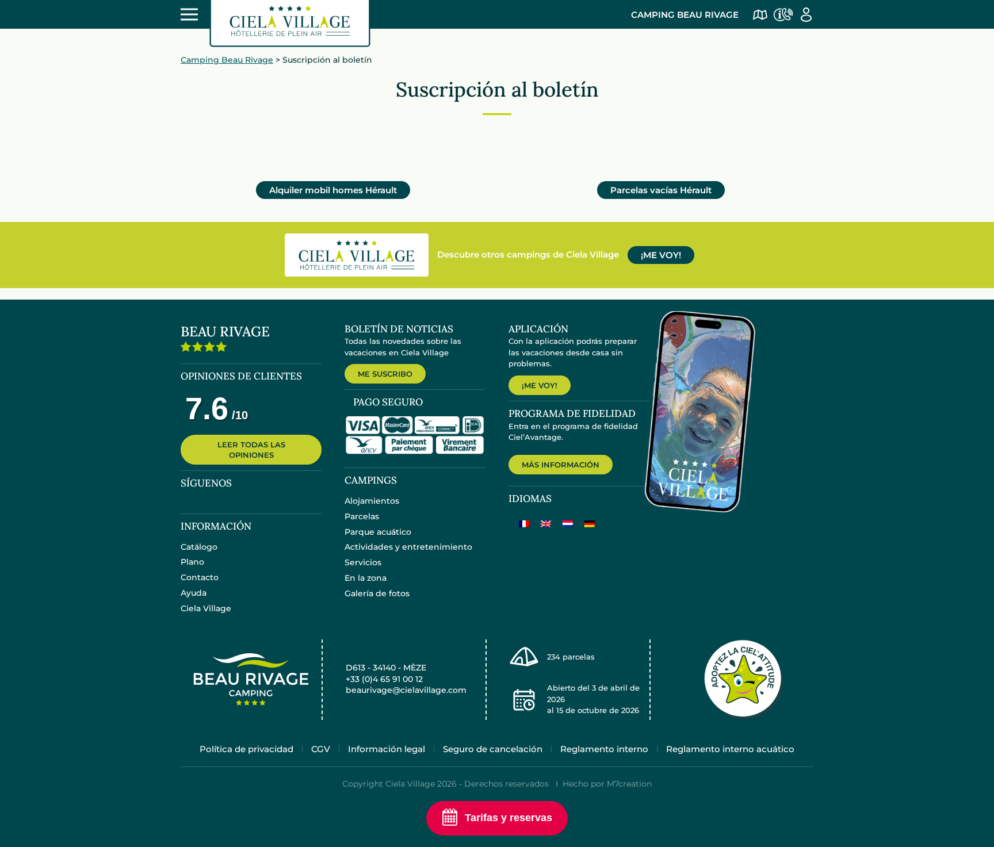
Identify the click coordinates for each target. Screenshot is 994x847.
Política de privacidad (246, 748)
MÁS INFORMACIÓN (560, 464)
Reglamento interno (604, 748)
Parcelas (362, 516)
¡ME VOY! (661, 255)
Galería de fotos (377, 593)
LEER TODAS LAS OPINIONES (251, 449)
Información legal (386, 748)
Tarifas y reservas (508, 817)
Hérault (333, 190)
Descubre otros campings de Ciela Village (528, 254)
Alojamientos (372, 501)
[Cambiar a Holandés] (568, 523)
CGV (320, 748)
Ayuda (194, 593)
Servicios (363, 562)
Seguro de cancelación (492, 748)
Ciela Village (206, 608)
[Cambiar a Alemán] (590, 523)
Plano (192, 562)
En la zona (366, 578)
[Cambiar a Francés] (524, 523)
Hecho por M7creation (607, 784)
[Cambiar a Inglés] (546, 523)
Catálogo (199, 547)
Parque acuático (378, 532)
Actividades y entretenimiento (408, 547)
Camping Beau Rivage (685, 14)
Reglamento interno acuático (730, 748)
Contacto (200, 577)
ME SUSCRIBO (385, 373)
